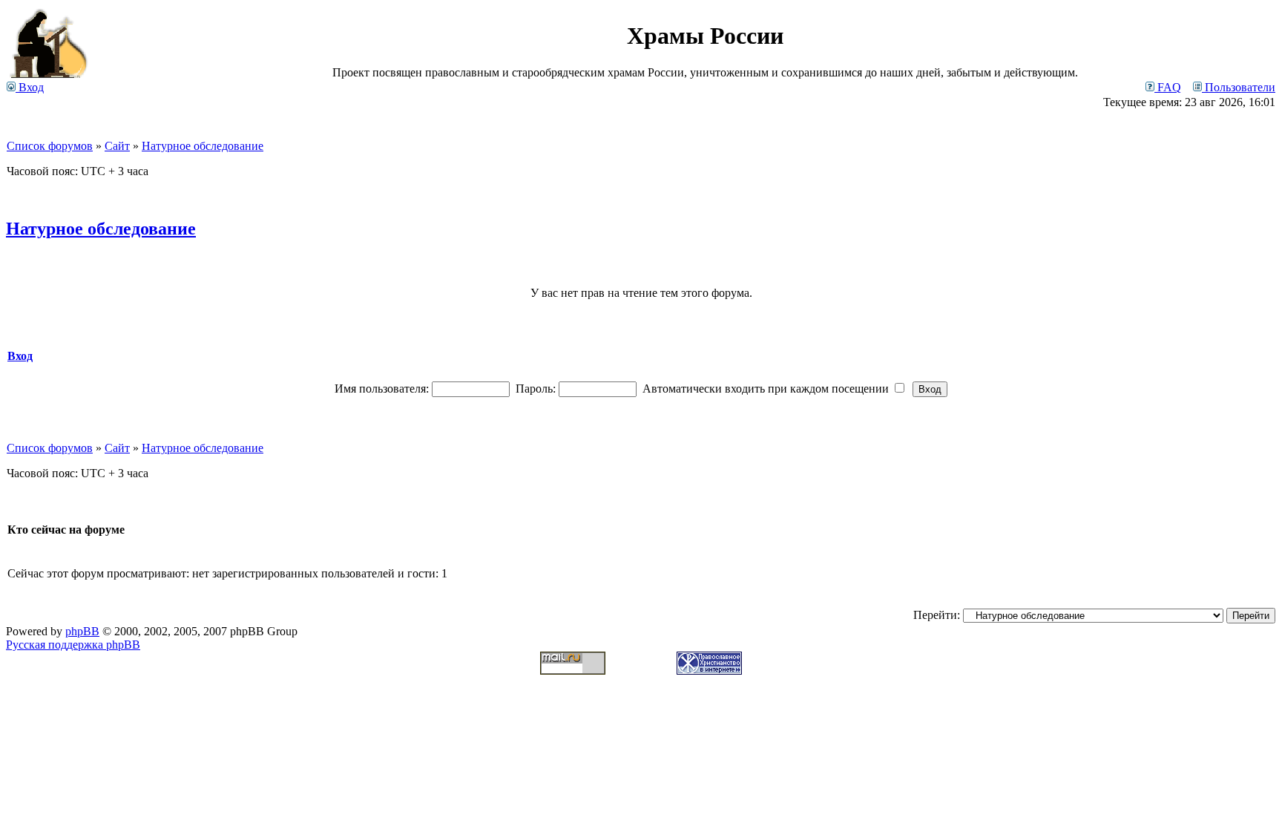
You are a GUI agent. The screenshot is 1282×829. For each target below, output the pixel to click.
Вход (30, 87)
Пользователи (1238, 87)
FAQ (1167, 87)
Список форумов (50, 146)
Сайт (117, 146)
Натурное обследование (202, 146)
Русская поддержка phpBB (73, 644)
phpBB (82, 631)
